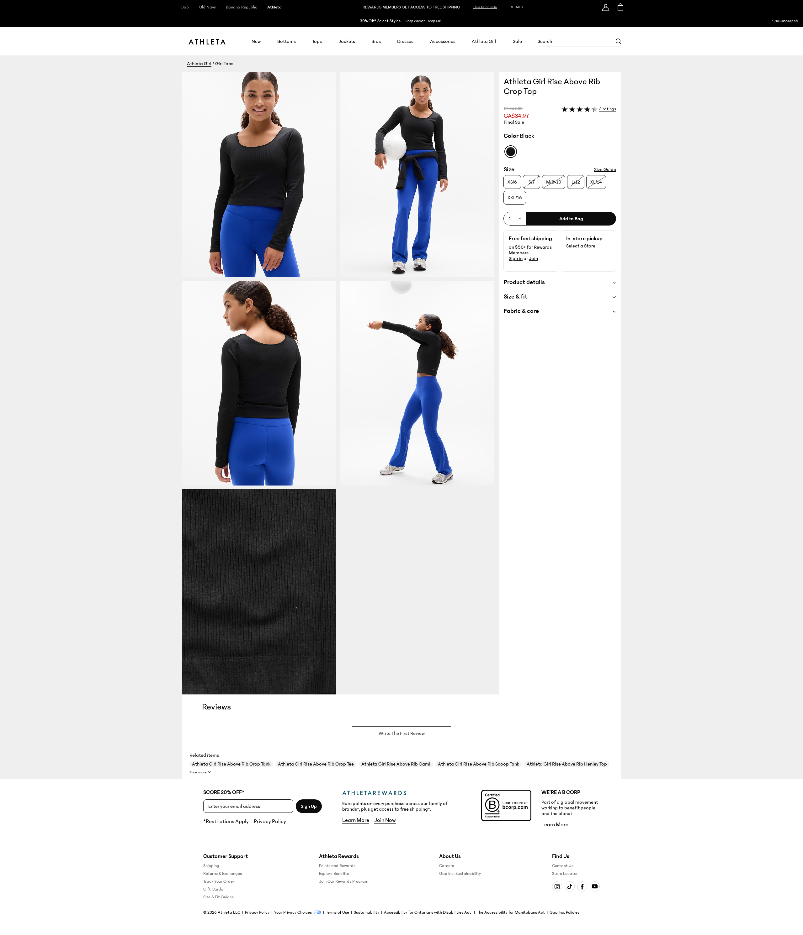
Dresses (405, 41)
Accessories (442, 41)
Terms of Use (337, 912)
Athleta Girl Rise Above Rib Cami (395, 764)
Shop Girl (434, 21)
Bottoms (286, 41)
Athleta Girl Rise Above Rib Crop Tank (231, 764)
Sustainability (366, 912)
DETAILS (516, 7)
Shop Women (415, 21)
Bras (376, 41)
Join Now (385, 820)
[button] (340, 383)
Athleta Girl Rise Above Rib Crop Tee (316, 764)
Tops (317, 41)
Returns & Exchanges (222, 873)
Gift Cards (213, 889)
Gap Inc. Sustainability (460, 873)
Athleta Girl (484, 41)
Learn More (355, 820)
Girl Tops (224, 63)
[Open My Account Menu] (605, 7)
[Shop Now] (401, 20)
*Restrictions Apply (226, 821)
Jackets (346, 41)
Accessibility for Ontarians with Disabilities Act (428, 912)
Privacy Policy (270, 821)
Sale (517, 41)
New (256, 41)
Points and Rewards (337, 865)
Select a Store (580, 245)
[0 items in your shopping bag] (620, 7)
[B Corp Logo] (506, 805)
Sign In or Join (485, 7)
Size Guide (605, 169)
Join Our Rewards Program (343, 881)
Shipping (211, 865)
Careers (446, 865)
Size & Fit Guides (218, 897)
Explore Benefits (334, 873)
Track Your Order (218, 881)
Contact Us (562, 865)
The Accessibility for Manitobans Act (511, 912)
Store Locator (565, 873)
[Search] (618, 41)
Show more (197, 772)
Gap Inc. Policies (564, 912)
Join (533, 258)
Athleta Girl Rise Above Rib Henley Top (567, 764)
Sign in (516, 258)
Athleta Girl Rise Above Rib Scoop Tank (478, 764)
